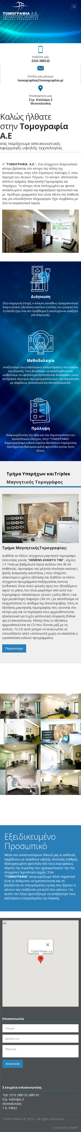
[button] (40, 959)
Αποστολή (13, 1063)
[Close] (48, 944)
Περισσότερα (14, 648)
